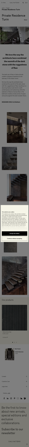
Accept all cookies (14, 233)
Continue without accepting (14, 238)
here (3, 226)
